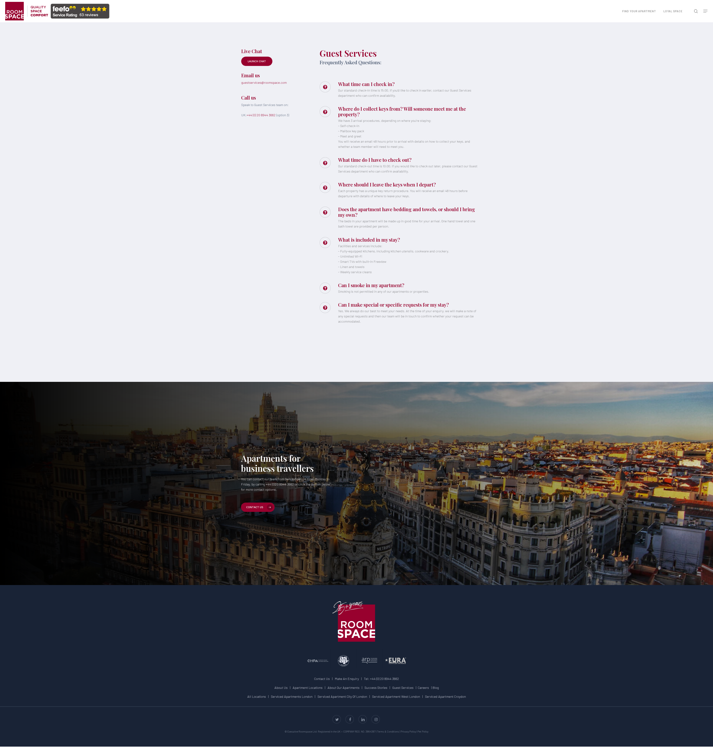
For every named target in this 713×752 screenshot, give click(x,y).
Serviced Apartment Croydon (445, 696)
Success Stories (375, 688)
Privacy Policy (408, 731)
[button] (705, 11)
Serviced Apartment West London (396, 696)
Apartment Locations (308, 688)
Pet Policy (423, 731)
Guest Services (403, 688)
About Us (281, 688)
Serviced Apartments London (291, 696)
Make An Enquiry (347, 679)
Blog (435, 688)
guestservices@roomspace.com (264, 82)
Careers (423, 688)
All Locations (256, 696)
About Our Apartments (343, 688)
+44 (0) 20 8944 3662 (261, 115)
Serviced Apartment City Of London (342, 696)
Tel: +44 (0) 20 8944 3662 (381, 679)
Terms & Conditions (388, 731)
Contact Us (322, 679)
